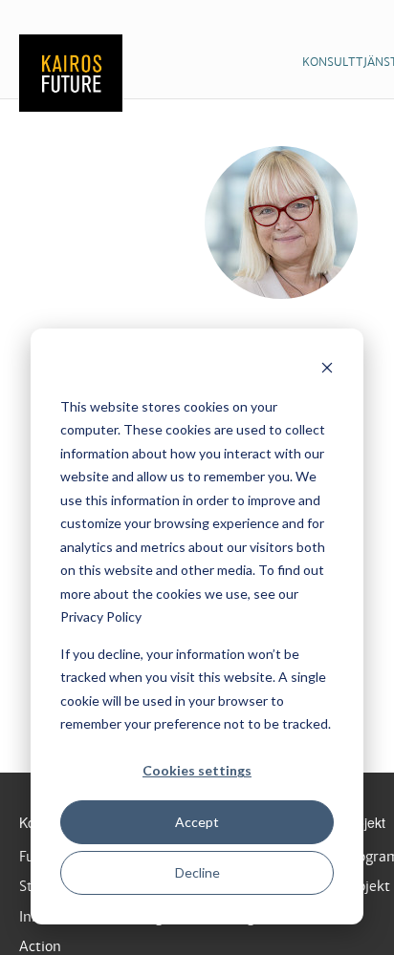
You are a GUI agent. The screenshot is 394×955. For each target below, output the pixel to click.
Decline (197, 872)
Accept (197, 822)
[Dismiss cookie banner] (327, 370)
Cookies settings (197, 770)
